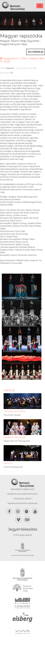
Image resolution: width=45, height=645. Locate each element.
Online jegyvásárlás (22, 535)
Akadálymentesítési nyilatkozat (23, 503)
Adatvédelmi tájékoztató (22, 489)
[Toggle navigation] (39, 5)
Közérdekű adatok (22, 498)
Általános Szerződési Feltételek (22, 494)
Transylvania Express (14, 411)
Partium (8, 463)
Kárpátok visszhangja (15, 437)
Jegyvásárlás (36, 52)
